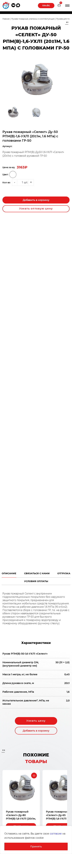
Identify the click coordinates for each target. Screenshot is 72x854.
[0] (59, 6)
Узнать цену (36, 720)
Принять (36, 846)
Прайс (46, 6)
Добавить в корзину (36, 200)
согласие (56, 833)
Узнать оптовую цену (36, 208)
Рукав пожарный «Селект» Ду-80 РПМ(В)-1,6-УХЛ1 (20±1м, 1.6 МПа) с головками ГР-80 (21, 818)
